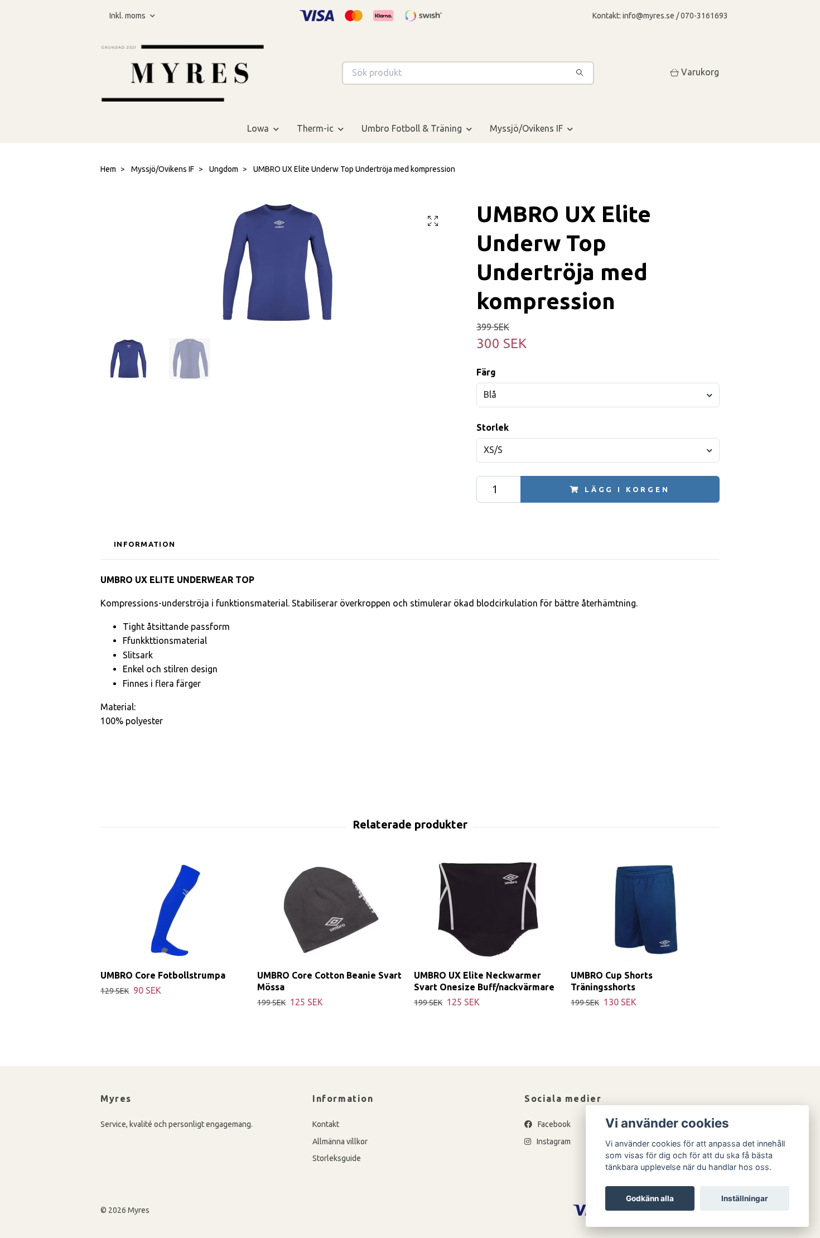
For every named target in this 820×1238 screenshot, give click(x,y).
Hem (108, 169)
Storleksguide (336, 1158)
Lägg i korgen (627, 489)
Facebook (553, 1124)
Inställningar (744, 1198)
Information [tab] (144, 544)
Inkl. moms (128, 15)
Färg (486, 372)
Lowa (258, 128)
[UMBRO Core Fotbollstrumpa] (174, 909)
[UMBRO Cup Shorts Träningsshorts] (645, 909)
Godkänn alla (650, 1198)
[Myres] (255, 73)
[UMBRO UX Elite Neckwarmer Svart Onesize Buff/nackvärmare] (488, 909)
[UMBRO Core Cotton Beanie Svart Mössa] (331, 909)
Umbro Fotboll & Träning (411, 128)
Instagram (553, 1141)
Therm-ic (315, 128)
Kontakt (325, 1124)
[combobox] (598, 395)
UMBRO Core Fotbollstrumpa (162, 975)
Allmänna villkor (340, 1141)
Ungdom (223, 169)
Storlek (492, 427)
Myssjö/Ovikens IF (526, 128)
